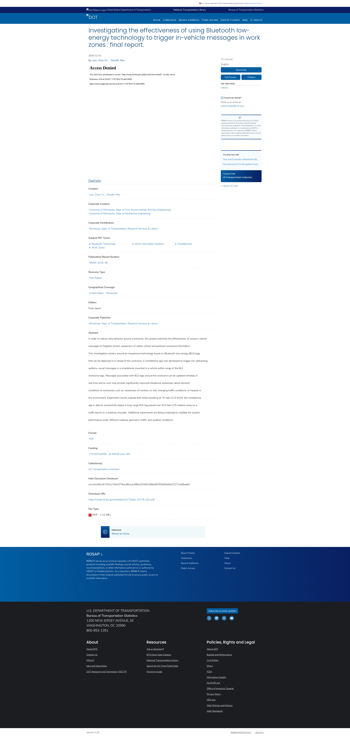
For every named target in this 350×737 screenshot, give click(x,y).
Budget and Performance (219, 654)
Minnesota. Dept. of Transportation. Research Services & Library (123, 228)
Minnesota (111, 293)
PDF (91, 438)
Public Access (210, 20)
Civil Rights (212, 660)
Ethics (210, 665)
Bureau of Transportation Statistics (246, 9)
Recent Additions (189, 20)
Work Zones (98, 247)
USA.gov (211, 699)
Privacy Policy (214, 694)
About (227, 563)
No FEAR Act (213, 682)
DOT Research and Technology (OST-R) (106, 671)
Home (156, 20)
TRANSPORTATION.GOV (241, 732)
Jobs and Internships (96, 665)
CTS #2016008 (97, 454)
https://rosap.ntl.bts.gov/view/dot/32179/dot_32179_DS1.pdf (121, 499)
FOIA (209, 671)
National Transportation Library (163, 660)
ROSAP (93, 554)
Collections (169, 20)
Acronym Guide (154, 671)
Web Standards (215, 711)
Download (241, 69)
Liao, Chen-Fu (99, 60)
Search (258, 20)
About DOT (212, 649)
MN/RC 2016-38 (98, 262)
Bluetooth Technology (103, 243)
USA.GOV (259, 732)
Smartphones (185, 243)
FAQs (89, 660)
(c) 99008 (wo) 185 (119, 454)
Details (224, 87)
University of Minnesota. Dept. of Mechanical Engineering (119, 213)
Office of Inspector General (220, 688)
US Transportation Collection (103, 469)
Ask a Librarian (154, 649)
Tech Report (95, 278)
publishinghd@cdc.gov (232, 105)
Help (245, 20)
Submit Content (230, 20)
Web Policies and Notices (220, 705)
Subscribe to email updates (222, 610)
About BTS (91, 649)
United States (96, 293)
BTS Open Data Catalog (159, 654)
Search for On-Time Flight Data (162, 665)
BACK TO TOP (230, 186)
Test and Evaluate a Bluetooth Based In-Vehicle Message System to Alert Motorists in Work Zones (241, 159)
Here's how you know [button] (253, 3)
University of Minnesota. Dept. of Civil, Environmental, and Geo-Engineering (129, 209)
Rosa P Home (188, 553)
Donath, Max (118, 60)
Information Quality (216, 677)
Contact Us (229, 568)
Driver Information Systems (149, 243)
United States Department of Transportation (128, 9)
